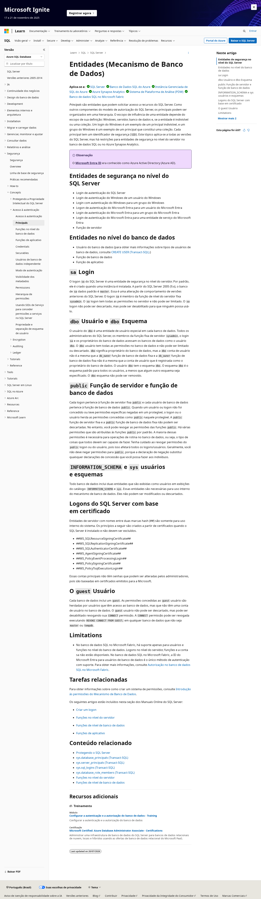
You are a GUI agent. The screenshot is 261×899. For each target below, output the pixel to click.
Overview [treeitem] (15, 166)
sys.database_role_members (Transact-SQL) (105, 773)
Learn (73, 52)
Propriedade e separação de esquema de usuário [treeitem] (29, 329)
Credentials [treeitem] (22, 246)
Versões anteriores (77, 895)
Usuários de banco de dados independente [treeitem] (29, 262)
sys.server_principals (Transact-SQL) (100, 763)
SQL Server (96, 52)
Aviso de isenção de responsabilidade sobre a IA (33, 895)
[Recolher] (44, 50)
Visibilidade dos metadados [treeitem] (25, 279)
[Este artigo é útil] (244, 130)
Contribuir (111, 895)
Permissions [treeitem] (23, 287)
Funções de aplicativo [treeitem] (28, 240)
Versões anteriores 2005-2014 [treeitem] (24, 78)
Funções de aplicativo (90, 733)
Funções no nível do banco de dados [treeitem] (27, 231)
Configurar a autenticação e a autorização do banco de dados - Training (113, 815)
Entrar (253, 30)
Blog (95, 895)
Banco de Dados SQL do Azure (130, 87)
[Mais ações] (188, 53)
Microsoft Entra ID (88, 163)
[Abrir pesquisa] (244, 31)
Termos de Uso (209, 895)
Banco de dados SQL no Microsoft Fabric (96, 97)
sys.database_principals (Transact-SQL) (102, 758)
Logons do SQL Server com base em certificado (234, 102)
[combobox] (24, 57)
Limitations (224, 113)
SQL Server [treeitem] (13, 71)
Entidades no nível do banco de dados (235, 69)
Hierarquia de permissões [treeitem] (24, 296)
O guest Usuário (228, 108)
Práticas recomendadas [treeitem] (24, 179)
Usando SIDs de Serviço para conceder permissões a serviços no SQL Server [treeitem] (30, 311)
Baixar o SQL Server (243, 40)
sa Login (223, 75)
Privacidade (128, 895)
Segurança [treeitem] (16, 160)
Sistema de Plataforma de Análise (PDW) (156, 92)
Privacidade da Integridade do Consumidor (168, 895)
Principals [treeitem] (22, 222)
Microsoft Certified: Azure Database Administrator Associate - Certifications (115, 830)
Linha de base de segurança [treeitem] (27, 173)
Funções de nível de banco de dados (100, 725)
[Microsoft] (6, 31)
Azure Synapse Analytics (108, 92)
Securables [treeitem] (22, 253)
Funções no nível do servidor (95, 717)
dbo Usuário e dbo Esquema (235, 80)
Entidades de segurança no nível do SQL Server (234, 61)
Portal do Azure (215, 40)
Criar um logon (86, 710)
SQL (83, 52)
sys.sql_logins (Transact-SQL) (95, 768)
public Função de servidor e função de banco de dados (234, 86)
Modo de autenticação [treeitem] (29, 270)
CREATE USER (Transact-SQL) (130, 252)
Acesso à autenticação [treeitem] (29, 216)
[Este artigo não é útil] (248, 130)
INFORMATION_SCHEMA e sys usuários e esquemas (236, 94)
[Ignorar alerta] (254, 7)
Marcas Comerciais (233, 895)
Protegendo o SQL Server (93, 753)
